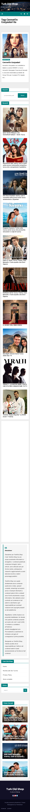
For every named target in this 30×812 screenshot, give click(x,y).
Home (5, 666)
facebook (3, 808)
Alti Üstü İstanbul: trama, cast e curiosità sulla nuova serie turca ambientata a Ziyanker (14, 197)
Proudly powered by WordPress (13, 802)
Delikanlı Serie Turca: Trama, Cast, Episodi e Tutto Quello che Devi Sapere (15, 294)
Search (5, 90)
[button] (21, 14)
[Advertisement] (15, 481)
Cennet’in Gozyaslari (11, 62)
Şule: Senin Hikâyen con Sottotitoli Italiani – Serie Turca (14, 720)
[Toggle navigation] (27, 14)
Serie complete (7, 679)
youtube (9, 808)
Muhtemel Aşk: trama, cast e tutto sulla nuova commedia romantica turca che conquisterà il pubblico (15, 165)
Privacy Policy (7, 675)
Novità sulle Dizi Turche (10, 670)
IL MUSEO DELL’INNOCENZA (12, 325)
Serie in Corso (6, 59)
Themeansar (19, 804)
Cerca (22, 95)
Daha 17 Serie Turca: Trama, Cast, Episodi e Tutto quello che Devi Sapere (14, 262)
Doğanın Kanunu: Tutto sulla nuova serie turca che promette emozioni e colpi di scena (14, 230)
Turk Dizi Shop (9, 3)
